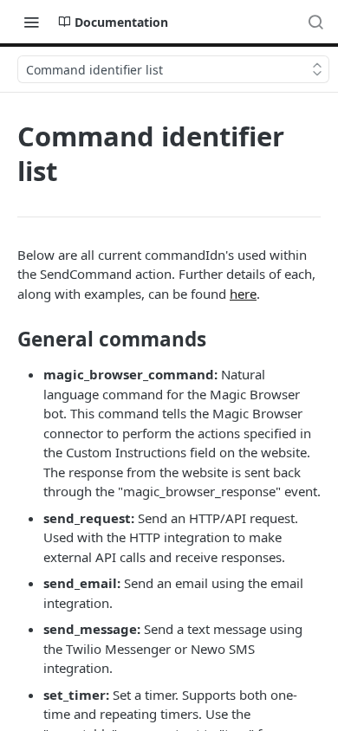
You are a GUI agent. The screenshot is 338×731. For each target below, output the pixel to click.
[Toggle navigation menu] (31, 22)
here (243, 293)
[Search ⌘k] (315, 22)
